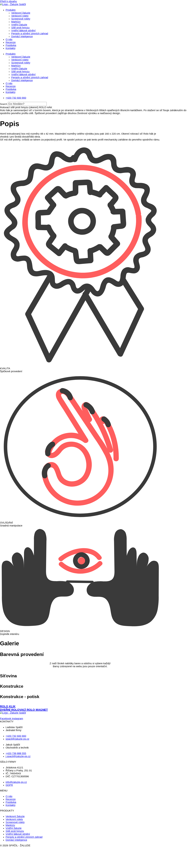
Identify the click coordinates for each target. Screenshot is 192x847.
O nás (9, 39)
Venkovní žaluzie (20, 13)
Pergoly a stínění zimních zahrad (29, 33)
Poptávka (11, 45)
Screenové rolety (20, 18)
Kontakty (10, 48)
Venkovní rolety (20, 15)
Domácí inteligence (22, 36)
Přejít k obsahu (8, 1)
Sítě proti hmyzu (20, 27)
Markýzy (16, 21)
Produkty (11, 10)
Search (3, 104)
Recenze (11, 42)
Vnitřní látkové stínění (23, 30)
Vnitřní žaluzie (19, 24)
